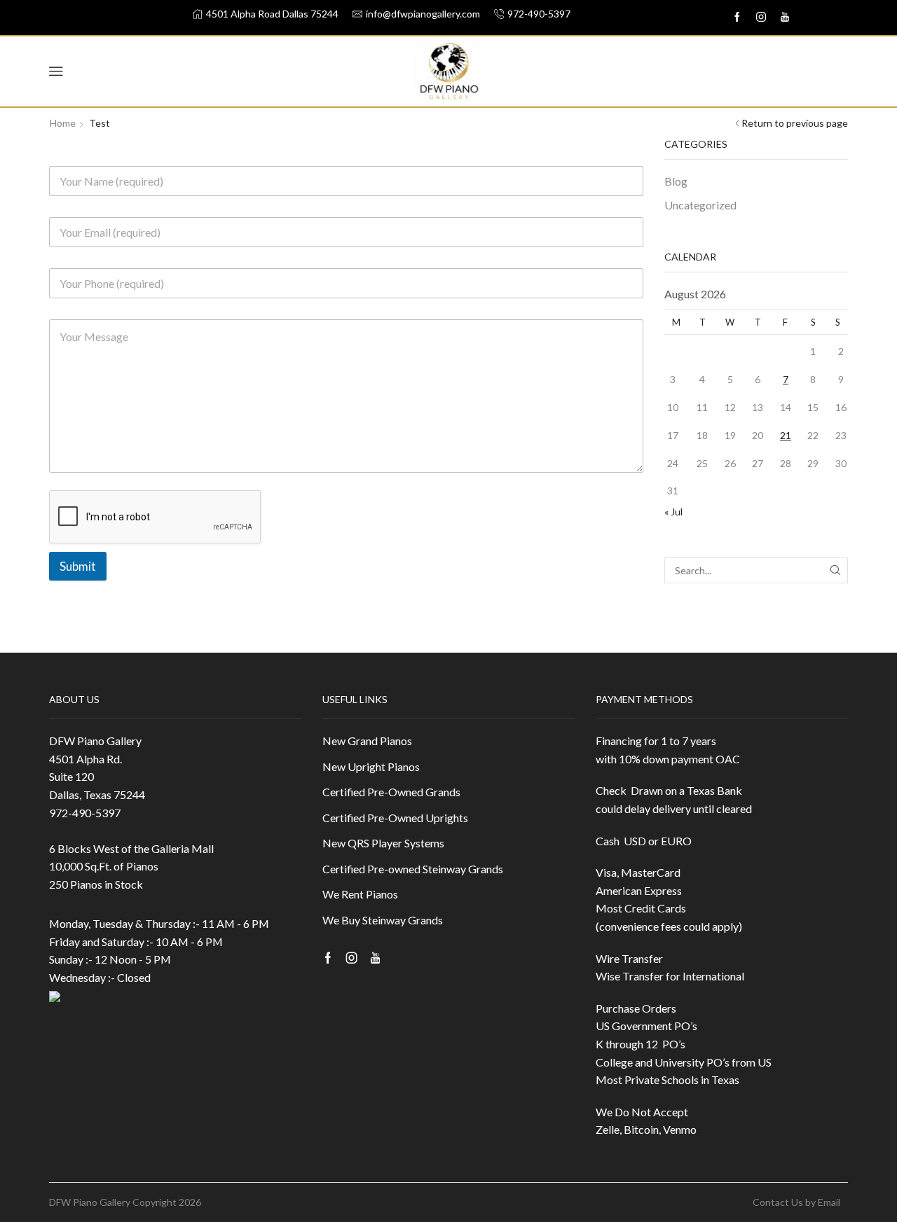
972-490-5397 (85, 812)
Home (63, 123)
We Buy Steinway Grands (382, 919)
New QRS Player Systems (383, 842)
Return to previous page (794, 123)
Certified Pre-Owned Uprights (395, 817)
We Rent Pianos (360, 894)
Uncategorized (700, 204)
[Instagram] (761, 17)
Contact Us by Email (796, 1202)
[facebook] (737, 17)
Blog (675, 181)
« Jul (673, 512)
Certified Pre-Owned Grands (391, 791)
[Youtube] (785, 17)
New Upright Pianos (371, 766)
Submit (78, 566)
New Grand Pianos (367, 740)
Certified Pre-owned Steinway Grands (412, 868)
